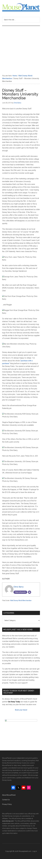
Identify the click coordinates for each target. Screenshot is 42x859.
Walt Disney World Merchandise (20, 600)
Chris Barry (18, 587)
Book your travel (21, 710)
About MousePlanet (9, 795)
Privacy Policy (7, 804)
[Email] (29, 592)
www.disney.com (8, 821)
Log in (34, 851)
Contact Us (6, 800)
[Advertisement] (21, 48)
